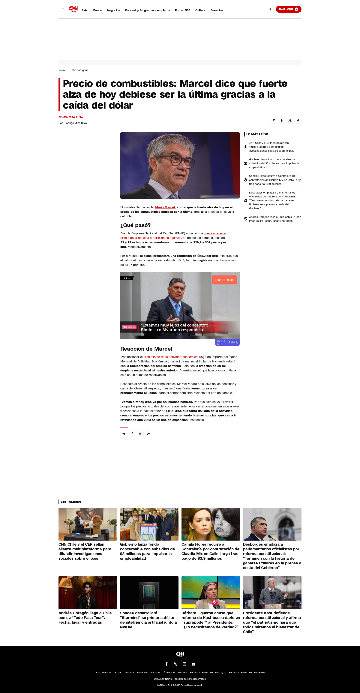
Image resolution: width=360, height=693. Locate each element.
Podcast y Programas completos (147, 10)
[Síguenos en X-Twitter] (175, 664)
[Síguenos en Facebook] (167, 664)
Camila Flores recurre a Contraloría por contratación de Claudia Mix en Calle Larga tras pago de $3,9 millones (275, 180)
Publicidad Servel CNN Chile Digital (208, 672)
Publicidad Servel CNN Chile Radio (247, 672)
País (84, 10)
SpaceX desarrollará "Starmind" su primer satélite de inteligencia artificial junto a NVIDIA (148, 620)
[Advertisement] (86, 347)
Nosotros (129, 672)
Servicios (217, 10)
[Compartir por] (298, 120)
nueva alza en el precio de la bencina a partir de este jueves (173, 235)
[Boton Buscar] (270, 9)
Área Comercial (103, 672)
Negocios (113, 10)
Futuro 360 (182, 10)
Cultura (200, 10)
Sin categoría (80, 70)
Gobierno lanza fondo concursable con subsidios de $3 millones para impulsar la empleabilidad (274, 163)
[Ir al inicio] (73, 9)
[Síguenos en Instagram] (185, 664)
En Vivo (118, 672)
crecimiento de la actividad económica (171, 357)
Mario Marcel (165, 207)
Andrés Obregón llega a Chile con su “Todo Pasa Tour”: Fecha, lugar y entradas (275, 219)
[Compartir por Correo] (273, 120)
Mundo (97, 10)
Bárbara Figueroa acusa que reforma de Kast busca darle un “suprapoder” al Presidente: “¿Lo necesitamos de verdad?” (211, 620)
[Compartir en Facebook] (281, 120)
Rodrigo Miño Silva (75, 123)
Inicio (61, 70)
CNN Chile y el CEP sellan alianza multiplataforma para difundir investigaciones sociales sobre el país (271, 147)
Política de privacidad (148, 672)
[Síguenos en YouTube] (193, 664)
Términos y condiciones (175, 672)
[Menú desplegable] (63, 9)
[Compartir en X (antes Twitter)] (289, 120)
